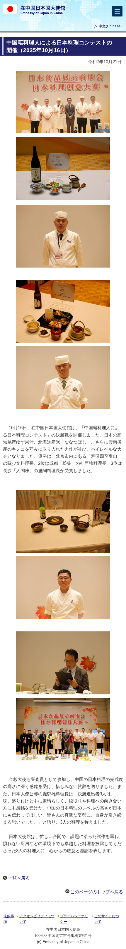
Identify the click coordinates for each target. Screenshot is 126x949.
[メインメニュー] (117, 11)
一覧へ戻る (19, 877)
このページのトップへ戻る (96, 891)
